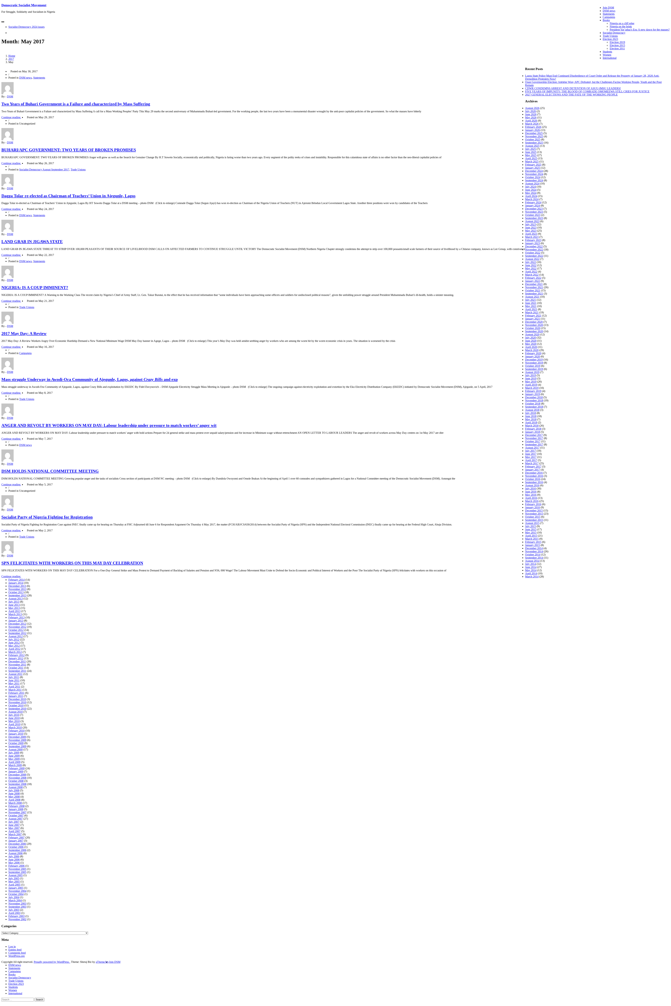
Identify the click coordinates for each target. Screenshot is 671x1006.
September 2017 (534, 444)
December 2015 (534, 510)
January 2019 (532, 394)
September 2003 (17, 906)
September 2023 (534, 218)
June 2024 (530, 189)
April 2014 (531, 573)
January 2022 (532, 280)
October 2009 (16, 743)
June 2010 (14, 718)
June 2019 (530, 378)
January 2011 (15, 696)
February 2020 (533, 353)
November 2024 (534, 174)
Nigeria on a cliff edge (622, 23)
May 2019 (530, 381)
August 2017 (532, 447)
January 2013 (15, 620)
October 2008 (16, 780)
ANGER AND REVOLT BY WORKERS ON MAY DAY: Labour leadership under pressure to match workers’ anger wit (109, 425)
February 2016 (533, 504)
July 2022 (530, 262)
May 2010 (14, 721)
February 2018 (533, 428)
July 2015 (530, 526)
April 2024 (531, 196)
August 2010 (15, 711)
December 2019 (534, 359)
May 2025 (530, 155)
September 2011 (17, 670)
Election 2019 (617, 42)
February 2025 (533, 164)
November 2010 (17, 702)
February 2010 (16, 730)
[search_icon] (9, 32)
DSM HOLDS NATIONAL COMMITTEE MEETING (50, 471)
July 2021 (530, 299)
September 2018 (534, 406)
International (609, 57)
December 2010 (17, 699)
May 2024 (530, 192)
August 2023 (532, 221)
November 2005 (17, 868)
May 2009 (14, 758)
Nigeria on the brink (621, 26)
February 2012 (16, 655)
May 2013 (14, 607)
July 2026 (530, 111)
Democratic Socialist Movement (23, 5)
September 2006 (17, 850)
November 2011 (17, 664)
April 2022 (531, 271)
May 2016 (530, 494)
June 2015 (530, 529)
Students (607, 51)
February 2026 (533, 126)
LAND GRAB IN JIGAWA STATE (32, 241)
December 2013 (17, 585)
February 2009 (16, 768)
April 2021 (531, 309)
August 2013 (15, 598)
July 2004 (13, 897)
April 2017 (531, 460)
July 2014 (530, 563)
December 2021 (534, 284)
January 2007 (15, 840)
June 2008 (14, 793)
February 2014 (16, 579)
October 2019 (532, 365)
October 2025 (532, 139)
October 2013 (16, 592)
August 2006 (15, 853)
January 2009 (15, 771)
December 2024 (534, 170)
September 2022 (534, 255)
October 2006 (16, 846)
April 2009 (14, 762)
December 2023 (534, 208)
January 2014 (15, 582)
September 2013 (17, 595)
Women (607, 54)
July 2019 (530, 375)
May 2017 (530, 457)
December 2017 (534, 435)
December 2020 (534, 321)
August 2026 (532, 108)
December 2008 (17, 774)
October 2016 (532, 479)
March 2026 (532, 123)
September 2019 (534, 369)
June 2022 (530, 265)
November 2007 (17, 812)
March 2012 (15, 652)
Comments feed (17, 952)
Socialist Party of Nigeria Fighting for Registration (47, 517)
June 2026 (530, 114)
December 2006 (17, 843)
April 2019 (531, 384)
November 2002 (17, 919)
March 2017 (532, 463)
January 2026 (532, 130)
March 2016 (532, 501)
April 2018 (531, 422)
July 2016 (530, 488)
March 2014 (532, 576)
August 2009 (15, 749)
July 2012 (13, 639)
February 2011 (16, 692)
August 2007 (15, 818)
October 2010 (16, 705)
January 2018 (532, 431)
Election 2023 (610, 39)
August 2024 (532, 183)
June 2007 (14, 824)
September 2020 (534, 331)
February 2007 (16, 837)
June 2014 (530, 567)
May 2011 (14, 683)
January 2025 (532, 167)
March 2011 (15, 689)
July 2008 (13, 790)
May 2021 (530, 306)
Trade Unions (610, 35)
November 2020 (534, 325)
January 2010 (15, 733)
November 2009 (17, 740)
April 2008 (14, 799)
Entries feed (14, 949)
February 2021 (533, 315)
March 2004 (15, 900)
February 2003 (16, 916)
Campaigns (609, 17)
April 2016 (531, 497)
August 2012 (15, 636)
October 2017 (532, 441)
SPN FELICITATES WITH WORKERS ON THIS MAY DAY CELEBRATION (72, 563)
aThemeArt (102, 961)
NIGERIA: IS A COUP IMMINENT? (34, 287)
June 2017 (530, 453)
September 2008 (17, 784)
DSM (10, 96)
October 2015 (532, 516)
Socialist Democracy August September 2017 (44, 169)
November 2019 (534, 362)
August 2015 (532, 523)
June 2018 (530, 416)
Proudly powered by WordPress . (52, 961)
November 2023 (534, 211)
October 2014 (532, 554)
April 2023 (531, 233)
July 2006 (13, 856)
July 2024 (530, 186)
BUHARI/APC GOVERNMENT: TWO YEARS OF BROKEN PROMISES (68, 150)
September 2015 (534, 519)
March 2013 (15, 614)
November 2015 (534, 513)
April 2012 (14, 648)
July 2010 (13, 714)
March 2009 (15, 765)
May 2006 (14, 862)
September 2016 (534, 482)
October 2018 (532, 403)
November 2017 (534, 438)
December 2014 (534, 548)
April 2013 (14, 611)
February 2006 (16, 865)
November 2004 (17, 890)
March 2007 (15, 834)
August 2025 (532, 145)
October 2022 (532, 252)
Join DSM (608, 7)
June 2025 (530, 152)
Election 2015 (617, 45)
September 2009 (17, 746)
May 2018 (530, 419)
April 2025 (531, 158)
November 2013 (17, 589)
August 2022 (532, 258)
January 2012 (15, 658)
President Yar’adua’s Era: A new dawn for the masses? (640, 29)
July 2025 (530, 148)
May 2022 (530, 268)
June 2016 (530, 491)
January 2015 (532, 545)
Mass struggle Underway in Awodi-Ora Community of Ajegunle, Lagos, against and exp (89, 379)
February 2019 (533, 391)
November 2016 (534, 475)
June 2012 (14, 642)
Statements (609, 13)
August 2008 (15, 787)
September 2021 (534, 293)
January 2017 (532, 469)
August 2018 (532, 409)
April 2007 (14, 831)
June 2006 (14, 859)
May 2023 (530, 230)
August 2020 (532, 334)
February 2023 (533, 240)
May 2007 (14, 828)
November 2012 (17, 626)
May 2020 (530, 343)
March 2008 (15, 802)
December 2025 (534, 133)
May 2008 (14, 796)
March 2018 (532, 425)
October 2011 (15, 667)
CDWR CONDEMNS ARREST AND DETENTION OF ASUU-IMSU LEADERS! (573, 88)
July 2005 (13, 878)
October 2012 (16, 630)
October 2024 (532, 177)
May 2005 (14, 881)
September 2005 (17, 872)
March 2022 (532, 274)
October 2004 (16, 894)
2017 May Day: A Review (23, 333)
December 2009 (17, 736)
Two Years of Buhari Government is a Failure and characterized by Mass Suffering (75, 104)
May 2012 (14, 645)
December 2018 (534, 397)
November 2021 (534, 287)
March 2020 (532, 350)
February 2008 (16, 806)
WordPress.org (16, 955)
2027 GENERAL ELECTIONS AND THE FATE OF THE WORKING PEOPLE (571, 94)
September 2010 (17, 708)
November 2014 (534, 551)
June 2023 (530, 227)
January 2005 (15, 887)
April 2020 (531, 347)
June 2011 (14, 680)
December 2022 (534, 246)
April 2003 (14, 912)
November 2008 (17, 777)
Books (606, 20)
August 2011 (15, 674)
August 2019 (532, 372)
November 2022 (534, 249)
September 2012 (17, 633)
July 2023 (530, 224)
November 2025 (534, 136)
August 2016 (532, 485)
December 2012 (17, 623)
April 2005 (14, 884)
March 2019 (532, 387)
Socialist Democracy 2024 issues (26, 26)
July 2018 (530, 413)
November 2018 (534, 400)
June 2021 (530, 303)
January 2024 (532, 205)
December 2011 (17, 661)
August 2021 (532, 296)
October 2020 (532, 328)
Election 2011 (617, 48)
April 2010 (14, 724)
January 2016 (532, 507)
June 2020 (530, 340)
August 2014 (532, 560)
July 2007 (13, 821)
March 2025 (532, 161)
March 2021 (532, 312)
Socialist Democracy (614, 32)
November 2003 (17, 903)
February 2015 (533, 541)
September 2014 (534, 557)
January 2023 (532, 243)
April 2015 (531, 535)
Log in (12, 946)
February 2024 (533, 202)
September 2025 (534, 142)
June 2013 (14, 604)
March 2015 (532, 538)
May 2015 (530, 532)
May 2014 (530, 570)
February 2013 (16, 617)
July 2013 (13, 601)
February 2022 (533, 277)
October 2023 (532, 214)
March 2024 (532, 199)
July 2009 (13, 752)
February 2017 (533, 466)
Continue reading (13, 117)
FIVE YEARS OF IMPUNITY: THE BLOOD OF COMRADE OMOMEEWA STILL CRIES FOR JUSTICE (587, 91)
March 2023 (532, 236)
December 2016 (534, 472)
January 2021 (532, 318)
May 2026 (530, 117)
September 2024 (534, 180)
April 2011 (14, 686)
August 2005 (15, 875)
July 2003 (13, 909)
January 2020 (532, 356)
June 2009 (14, 755)
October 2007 (16, 815)
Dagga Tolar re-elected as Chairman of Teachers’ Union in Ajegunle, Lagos (68, 196)
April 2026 (531, 120)
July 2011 (13, 677)
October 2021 (532, 290)
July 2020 (530, 337)
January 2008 (15, 809)
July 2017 (530, 450)
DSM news (609, 10)
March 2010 (15, 727)
